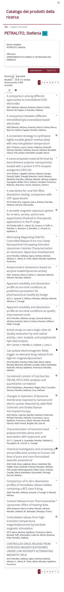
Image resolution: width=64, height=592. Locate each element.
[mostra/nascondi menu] (58, 2)
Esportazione (36, 70)
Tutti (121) (51, 70)
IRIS (6, 27)
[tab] (9, 90)
